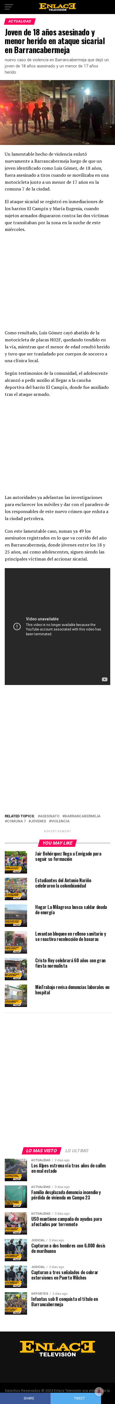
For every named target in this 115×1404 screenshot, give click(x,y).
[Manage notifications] (99, 1391)
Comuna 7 (16, 821)
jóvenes (38, 821)
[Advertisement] (57, 283)
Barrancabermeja (82, 816)
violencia (60, 821)
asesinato (49, 816)
